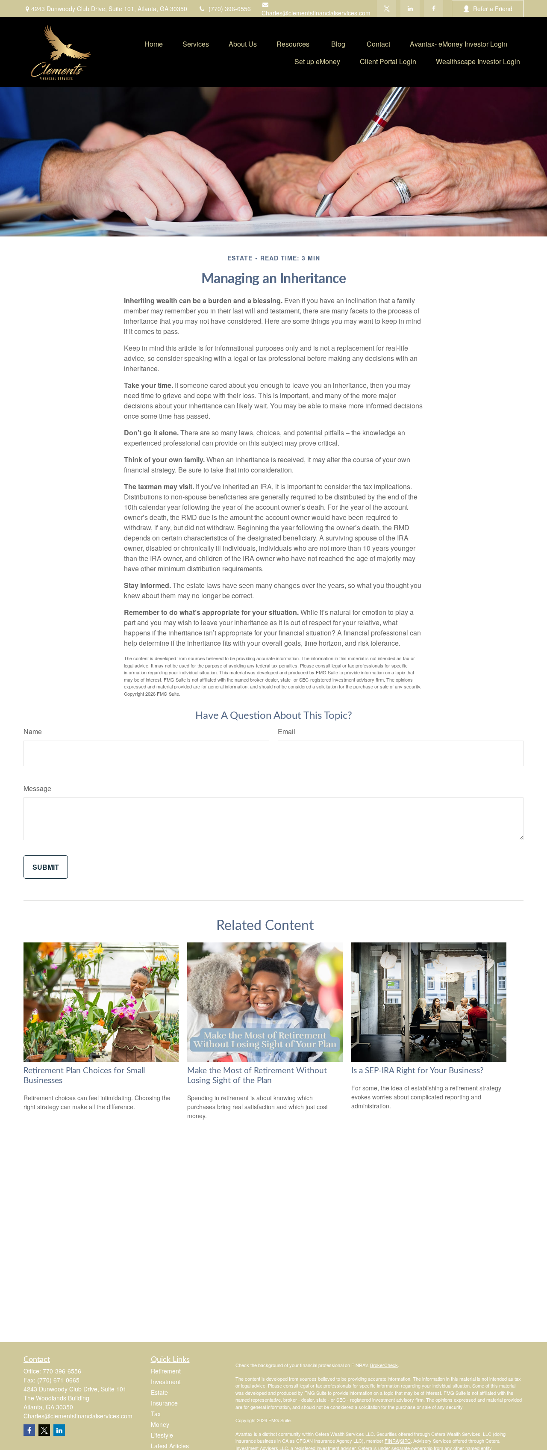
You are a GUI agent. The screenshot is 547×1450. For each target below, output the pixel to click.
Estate (159, 1392)
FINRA (392, 1440)
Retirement (166, 1371)
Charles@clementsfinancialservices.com (316, 13)
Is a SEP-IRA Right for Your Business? (417, 1071)
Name (33, 731)
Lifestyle (162, 1435)
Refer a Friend (492, 8)
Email (286, 731)
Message (37, 788)
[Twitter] (386, 8)
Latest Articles (170, 1445)
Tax (156, 1413)
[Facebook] (433, 8)
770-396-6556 (62, 1371)
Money (160, 1424)
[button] (153, 43)
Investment (166, 1381)
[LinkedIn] (410, 8)
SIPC (405, 1440)
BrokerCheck (384, 1364)
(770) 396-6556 (230, 8)
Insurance (164, 1403)
